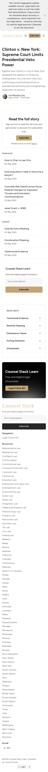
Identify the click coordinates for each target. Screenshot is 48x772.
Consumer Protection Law (15, 468)
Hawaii (5, 583)
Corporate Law (9, 472)
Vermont (6, 717)
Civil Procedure (9, 460)
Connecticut (8, 563)
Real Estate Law (10, 519)
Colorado (6, 559)
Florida (5, 575)
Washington (8, 725)
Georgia (6, 579)
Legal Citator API (16, 388)
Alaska (5, 543)
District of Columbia (11, 571)
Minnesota (7, 630)
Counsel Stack (11, 762)
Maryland (6, 618)
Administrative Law (11, 448)
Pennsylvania (8, 689)
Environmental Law (11, 492)
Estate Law (7, 496)
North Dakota (8, 673)
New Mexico (8, 662)
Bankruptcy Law (9, 452)
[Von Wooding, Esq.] (4, 96)
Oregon (5, 685)
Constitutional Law (11, 464)
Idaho (5, 586)
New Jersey (8, 658)
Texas (5, 709)
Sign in (34, 144)
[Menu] (44, 36)
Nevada (5, 650)
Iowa (4, 598)
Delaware (6, 567)
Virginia (5, 721)
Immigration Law (10, 503)
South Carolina (9, 697)
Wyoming (6, 737)
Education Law (9, 480)
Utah (4, 713)
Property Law (8, 515)
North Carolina (9, 670)
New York (6, 666)
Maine (5, 614)
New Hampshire (10, 654)
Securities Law (9, 523)
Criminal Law (8, 476)
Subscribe (34, 35)
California (6, 555)
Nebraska (6, 646)
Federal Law (8, 535)
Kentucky (6, 606)
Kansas (5, 602)
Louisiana (6, 610)
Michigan (6, 626)
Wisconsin (7, 733)
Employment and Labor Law (15, 484)
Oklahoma (7, 681)
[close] (45, 15)
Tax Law (6, 527)
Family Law (7, 499)
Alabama (6, 539)
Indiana (5, 594)
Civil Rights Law (9, 456)
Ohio (4, 677)
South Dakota (8, 701)
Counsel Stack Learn (18, 759)
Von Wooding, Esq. (17, 95)
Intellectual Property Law (14, 507)
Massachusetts (9, 622)
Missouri (6, 638)
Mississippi (7, 634)
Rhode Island (8, 693)
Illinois (5, 590)
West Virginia (8, 729)
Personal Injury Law (11, 511)
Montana (6, 642)
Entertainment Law (11, 488)
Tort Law (6, 531)
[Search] (26, 36)
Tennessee (7, 705)
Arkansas (6, 551)
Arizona (5, 547)
